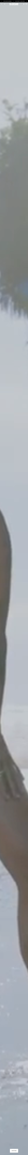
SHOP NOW (14, 1150)
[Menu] (1, 4)
